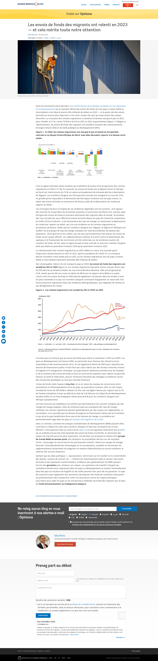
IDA (55, 658)
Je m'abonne (126, 509)
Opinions (86, 14)
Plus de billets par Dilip (65, 544)
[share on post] (3, 327)
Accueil (84, 4)
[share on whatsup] (3, 336)
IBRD (50, 658)
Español (53, 38)
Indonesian (92, 517)
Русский (125, 514)
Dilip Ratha (32, 34)
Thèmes (106, 4)
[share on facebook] (3, 322)
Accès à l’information (29, 651)
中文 (73, 517)
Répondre (119, 637)
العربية (59, 38)
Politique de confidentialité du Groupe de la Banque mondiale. (96, 524)
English (46, 38)
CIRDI (68, 658)
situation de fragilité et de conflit (87, 419)
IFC (59, 658)
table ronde (84, 430)
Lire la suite (74, 635)
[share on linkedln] (3, 331)
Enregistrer (43, 615)
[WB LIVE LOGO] (128, 5)
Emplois (40, 651)
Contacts (116, 4)
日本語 (81, 517)
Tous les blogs (95, 4)
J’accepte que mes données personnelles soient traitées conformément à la (102, 523)
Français (39, 38)
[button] (137, 5)
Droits (19, 651)
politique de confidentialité (82, 604)
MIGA (122, 430)
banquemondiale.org (130, 1)
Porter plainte (136, 651)
